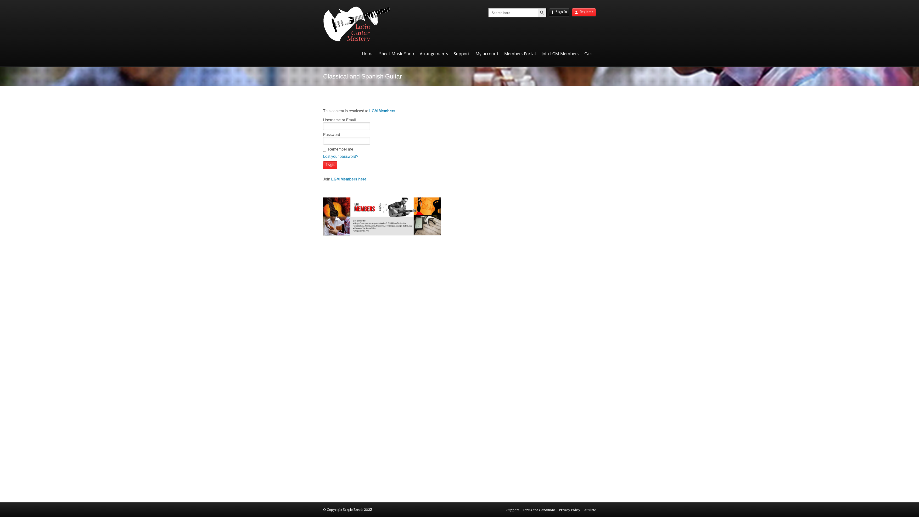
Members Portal (520, 53)
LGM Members (382, 111)
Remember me (340, 149)
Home (368, 53)
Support (462, 53)
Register (586, 12)
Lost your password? (340, 156)
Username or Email (339, 120)
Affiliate (590, 510)
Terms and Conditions (538, 510)
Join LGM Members (560, 53)
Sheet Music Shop (396, 53)
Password (331, 135)
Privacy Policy (569, 510)
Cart (588, 53)
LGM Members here (348, 179)
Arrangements (434, 53)
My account (487, 53)
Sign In (561, 12)
